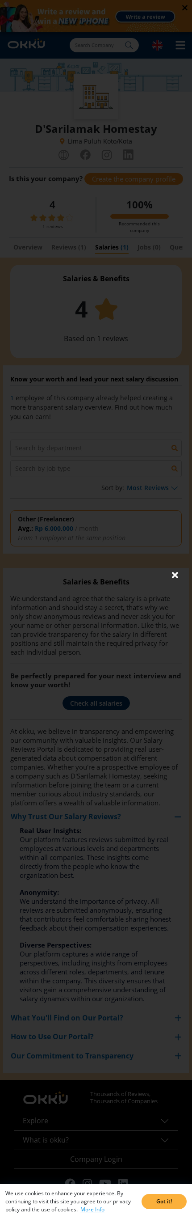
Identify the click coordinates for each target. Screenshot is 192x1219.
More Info (92, 1209)
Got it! (164, 1201)
